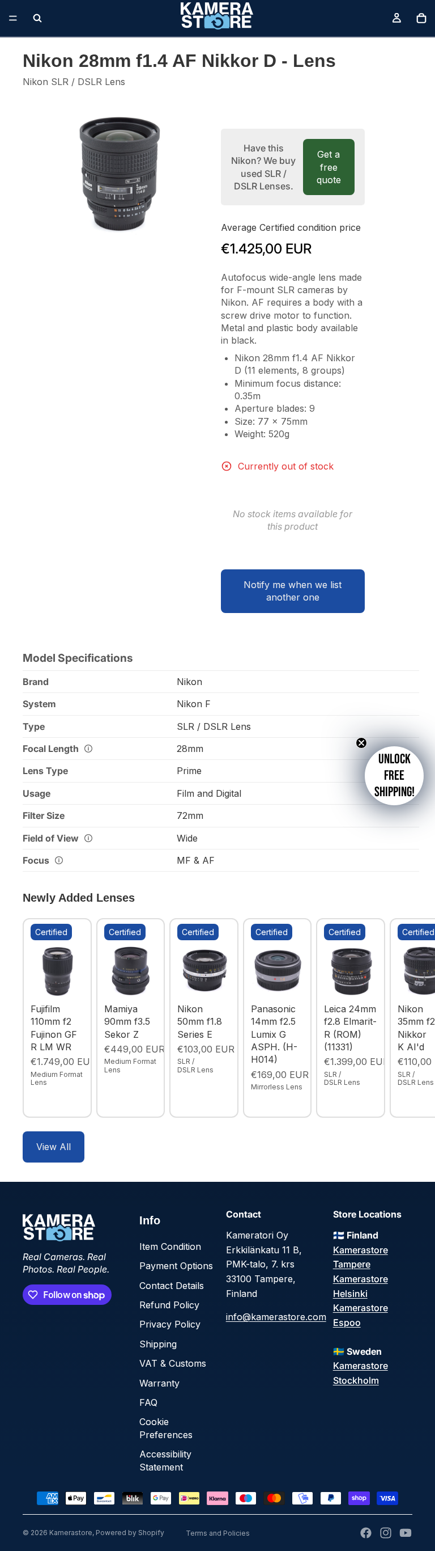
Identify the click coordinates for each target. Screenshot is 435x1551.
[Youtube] (405, 1533)
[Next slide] (399, 1017)
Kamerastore (70, 1532)
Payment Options (176, 1265)
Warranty (159, 1383)
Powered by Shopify (130, 1532)
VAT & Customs (172, 1363)
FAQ (148, 1402)
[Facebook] (366, 1533)
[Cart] (421, 18)
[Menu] (13, 18)
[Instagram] (386, 1533)
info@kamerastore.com (276, 1316)
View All (53, 1146)
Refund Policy (169, 1305)
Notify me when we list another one (293, 591)
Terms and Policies (218, 1533)
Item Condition (170, 1246)
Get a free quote (329, 167)
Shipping (158, 1344)
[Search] (37, 18)
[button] (394, 775)
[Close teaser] (361, 743)
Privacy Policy (170, 1324)
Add (75, 980)
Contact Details (171, 1285)
